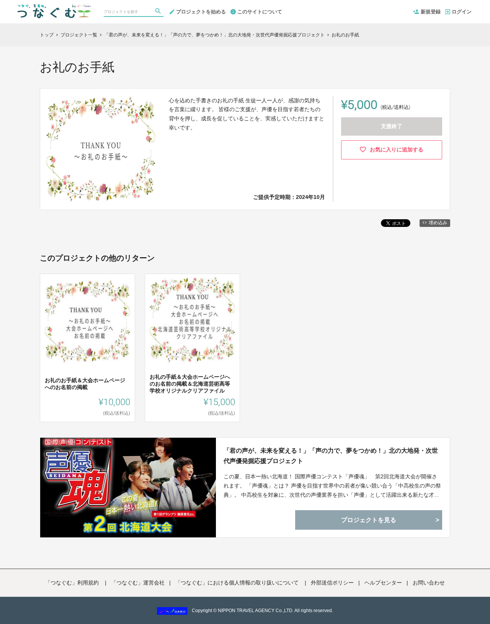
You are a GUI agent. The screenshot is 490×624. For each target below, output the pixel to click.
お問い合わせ (429, 583)
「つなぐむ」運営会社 (138, 583)
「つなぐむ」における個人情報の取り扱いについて (237, 583)
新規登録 (431, 12)
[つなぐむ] (53, 8)
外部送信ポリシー (332, 583)
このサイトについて (259, 12)
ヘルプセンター (383, 583)
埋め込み (438, 222)
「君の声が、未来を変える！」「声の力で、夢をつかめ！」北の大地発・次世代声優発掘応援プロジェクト (331, 455)
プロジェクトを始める (201, 12)
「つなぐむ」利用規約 (72, 583)
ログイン (462, 12)
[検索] (158, 12)
